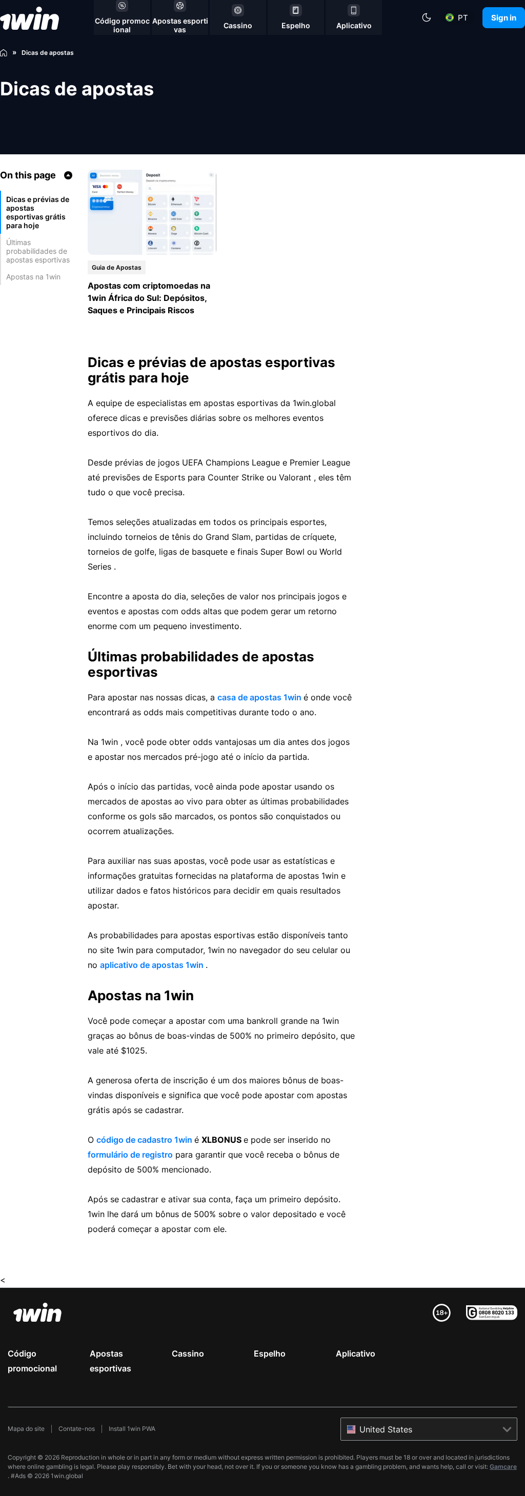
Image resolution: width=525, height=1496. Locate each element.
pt (463, 18)
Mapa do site (26, 1428)
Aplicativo (355, 1353)
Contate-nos (76, 1428)
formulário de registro (130, 1154)
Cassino (188, 1353)
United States (385, 1429)
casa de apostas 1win (260, 697)
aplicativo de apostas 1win (153, 965)
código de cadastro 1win (145, 1140)
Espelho (270, 1353)
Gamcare (503, 1466)
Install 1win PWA (132, 1428)
